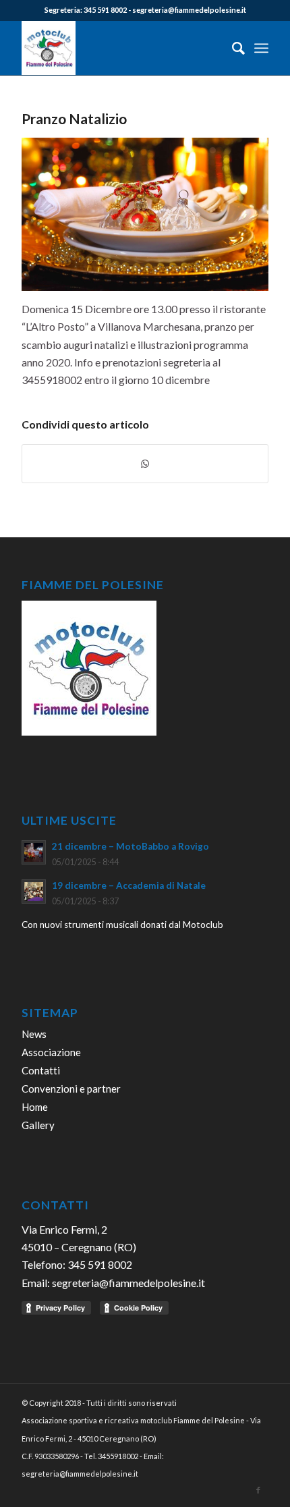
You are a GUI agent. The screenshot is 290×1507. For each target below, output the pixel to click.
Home (35, 1107)
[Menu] (261, 48)
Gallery (38, 1125)
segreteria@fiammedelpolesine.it (189, 9)
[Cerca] (232, 48)
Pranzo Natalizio (74, 118)
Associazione (51, 1052)
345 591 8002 (105, 9)
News (34, 1034)
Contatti (41, 1070)
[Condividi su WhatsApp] (145, 464)
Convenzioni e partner (71, 1089)
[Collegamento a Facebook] (258, 1490)
